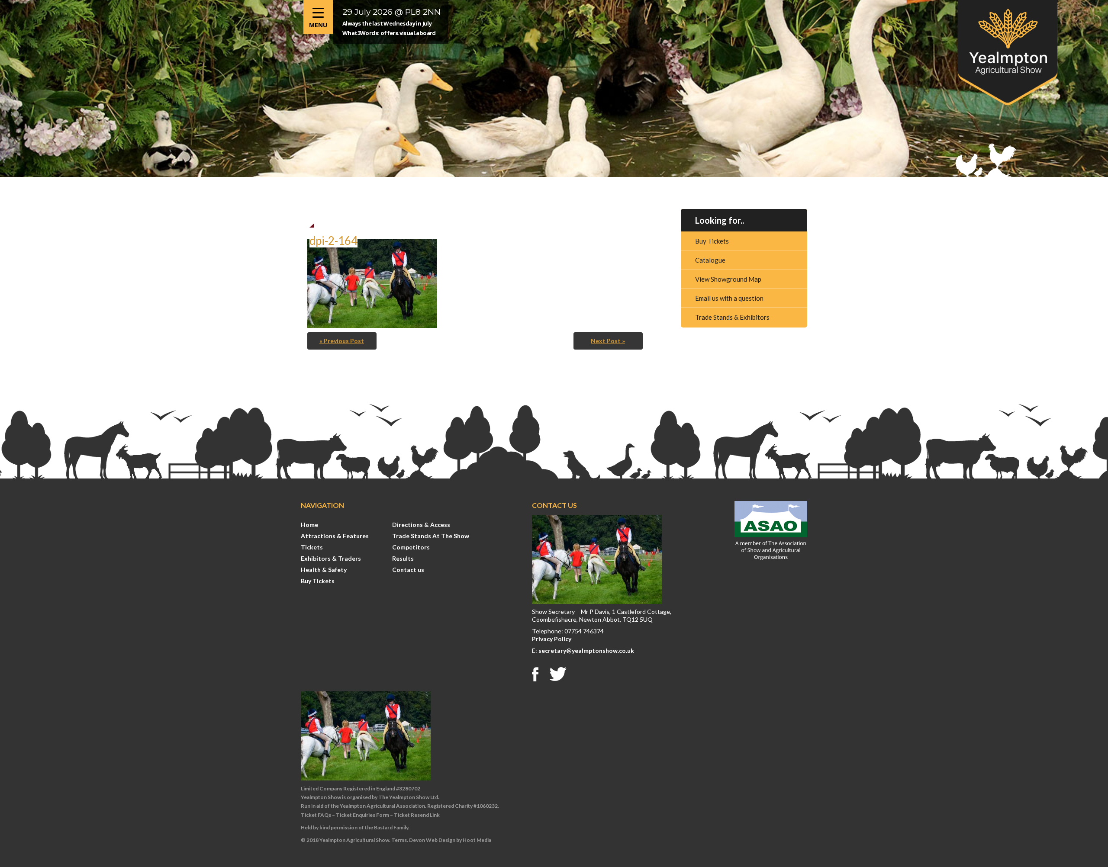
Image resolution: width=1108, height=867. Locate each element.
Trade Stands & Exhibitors (732, 317)
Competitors (411, 547)
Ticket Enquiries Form (362, 815)
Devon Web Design (432, 840)
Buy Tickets (712, 241)
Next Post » (608, 340)
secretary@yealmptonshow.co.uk (586, 650)
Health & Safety (324, 569)
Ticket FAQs (316, 815)
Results (403, 558)
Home (309, 524)
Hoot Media (477, 840)
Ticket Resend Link (417, 815)
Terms (399, 840)
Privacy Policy (551, 638)
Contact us (408, 569)
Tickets (312, 547)
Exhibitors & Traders (331, 558)
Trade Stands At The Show (430, 535)
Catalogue (710, 260)
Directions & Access (421, 524)
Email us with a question (729, 298)
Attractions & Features (335, 535)
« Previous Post (341, 340)
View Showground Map (728, 279)
